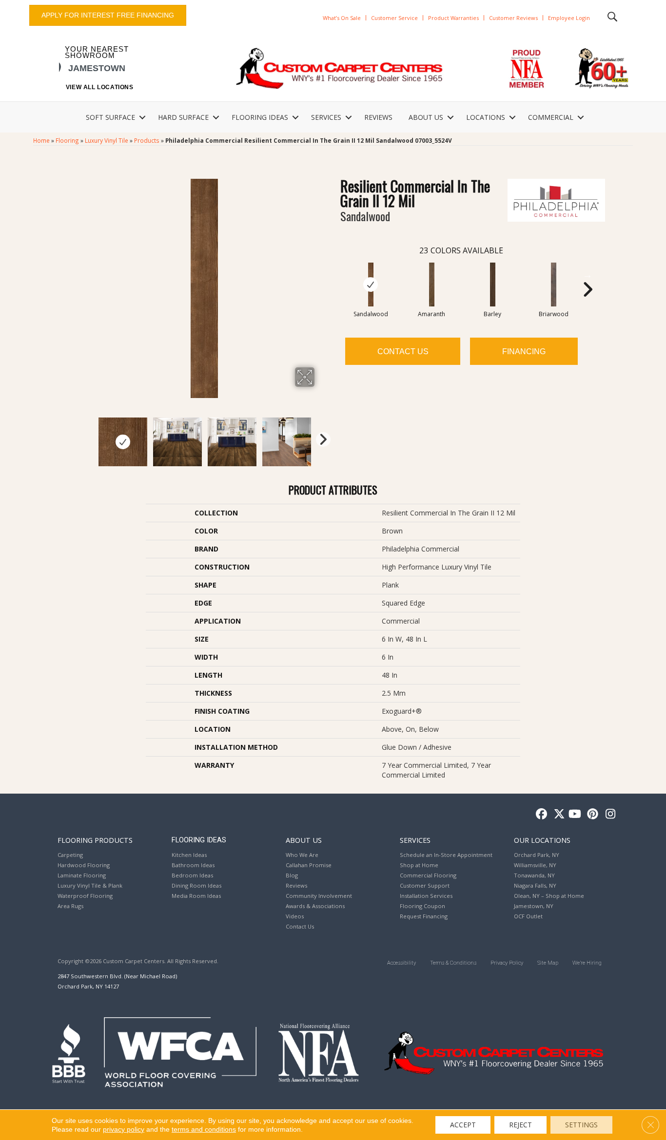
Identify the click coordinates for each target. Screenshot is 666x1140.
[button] (142, 117)
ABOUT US (426, 117)
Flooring (67, 140)
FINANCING (524, 351)
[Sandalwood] (371, 284)
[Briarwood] (553, 284)
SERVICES (326, 117)
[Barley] (493, 284)
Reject (520, 1124)
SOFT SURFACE (110, 117)
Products (146, 140)
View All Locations (100, 87)
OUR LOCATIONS (542, 840)
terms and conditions (204, 1129)
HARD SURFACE (183, 117)
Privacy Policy (506, 963)
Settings (581, 1124)
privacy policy (123, 1129)
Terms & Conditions (453, 963)
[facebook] (540, 814)
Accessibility (401, 963)
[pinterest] (591, 814)
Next (321, 437)
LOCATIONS (485, 117)
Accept (463, 1124)
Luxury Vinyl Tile (106, 140)
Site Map (547, 963)
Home (41, 140)
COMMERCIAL (550, 117)
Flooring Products (95, 840)
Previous (88, 437)
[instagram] (608, 814)
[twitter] (557, 814)
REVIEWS (378, 117)
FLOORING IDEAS (260, 117)
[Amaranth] (432, 284)
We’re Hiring (587, 963)
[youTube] (574, 814)
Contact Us (403, 351)
